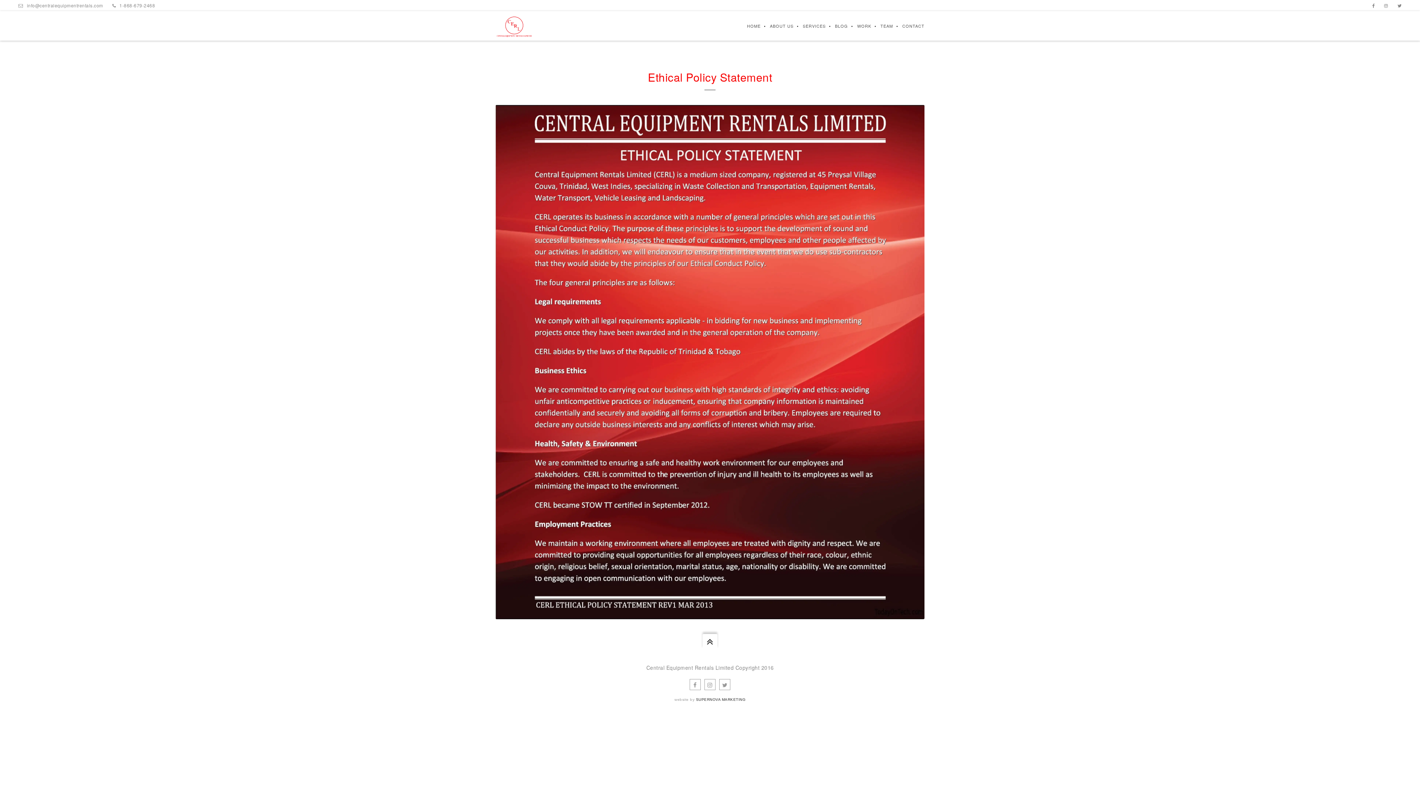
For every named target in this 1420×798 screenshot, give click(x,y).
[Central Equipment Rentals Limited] (514, 26)
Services (814, 26)
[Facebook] (1373, 5)
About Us (782, 26)
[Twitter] (1399, 5)
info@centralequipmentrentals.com (65, 5)
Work (864, 26)
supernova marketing (721, 700)
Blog (841, 26)
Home (754, 26)
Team (886, 26)
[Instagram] (1386, 5)
